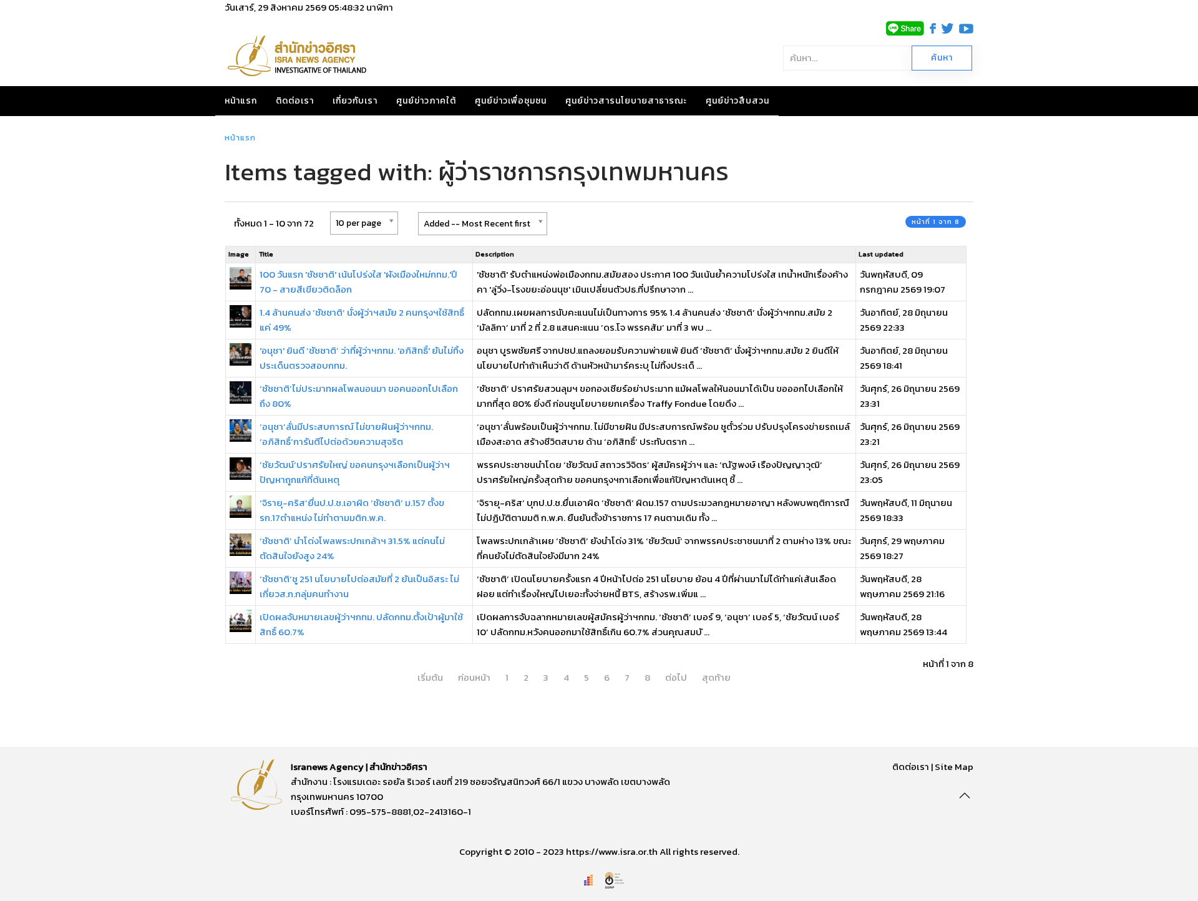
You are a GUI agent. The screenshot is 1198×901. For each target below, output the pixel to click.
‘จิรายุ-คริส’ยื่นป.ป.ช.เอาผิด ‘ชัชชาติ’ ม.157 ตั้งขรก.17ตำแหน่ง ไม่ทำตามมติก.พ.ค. (352, 510)
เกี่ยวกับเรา (355, 100)
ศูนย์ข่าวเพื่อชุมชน (511, 100)
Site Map (954, 766)
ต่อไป (676, 677)
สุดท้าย (716, 677)
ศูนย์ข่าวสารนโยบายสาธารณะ (626, 100)
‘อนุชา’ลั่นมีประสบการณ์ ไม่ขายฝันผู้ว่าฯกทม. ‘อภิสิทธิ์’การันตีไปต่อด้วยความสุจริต (346, 434)
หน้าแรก (241, 100)
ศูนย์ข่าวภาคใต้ (426, 100)
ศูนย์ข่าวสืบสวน (737, 100)
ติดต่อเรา (295, 100)
